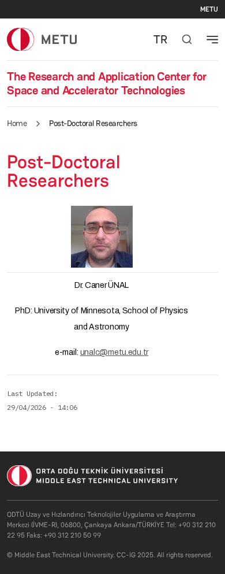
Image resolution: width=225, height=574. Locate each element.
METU (209, 9)
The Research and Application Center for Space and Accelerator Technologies (107, 83)
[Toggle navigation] (212, 39)
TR (160, 39)
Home (17, 123)
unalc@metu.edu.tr (114, 352)
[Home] (42, 39)
